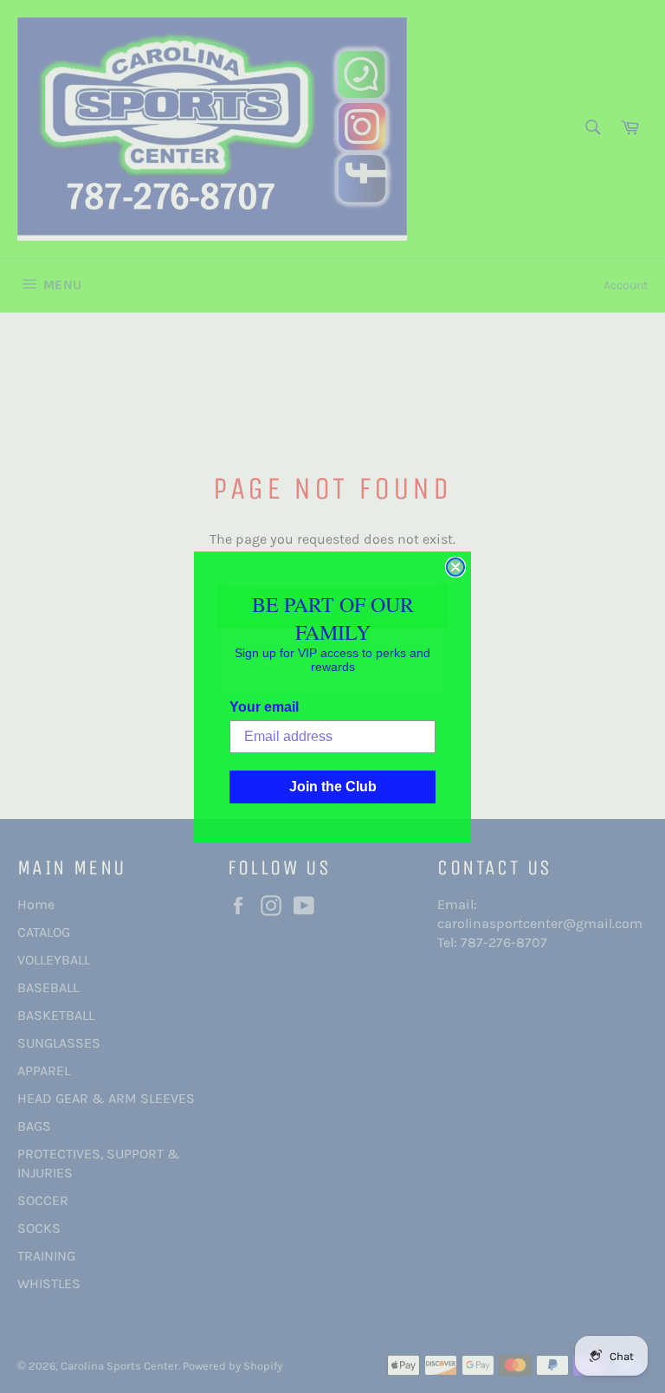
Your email (264, 707)
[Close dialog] (455, 567)
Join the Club (333, 786)
